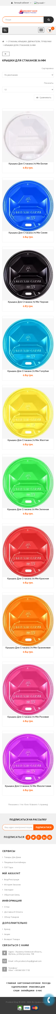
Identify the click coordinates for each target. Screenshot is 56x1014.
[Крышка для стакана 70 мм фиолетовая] (28, 759)
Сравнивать (45, 97)
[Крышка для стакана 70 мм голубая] (28, 344)
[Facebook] (28, 837)
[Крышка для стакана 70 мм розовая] (28, 689)
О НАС (39, 990)
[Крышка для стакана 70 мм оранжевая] (28, 620)
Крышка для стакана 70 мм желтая (28, 440)
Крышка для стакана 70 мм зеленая (28, 509)
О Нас (7, 906)
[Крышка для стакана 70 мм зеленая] (28, 482)
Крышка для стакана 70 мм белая (28, 163)
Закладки (8, 889)
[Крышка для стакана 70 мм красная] (28, 551)
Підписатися (43, 827)
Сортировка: (48, 68)
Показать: (49, 83)
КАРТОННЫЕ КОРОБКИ (28, 983)
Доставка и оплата (13, 912)
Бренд (7, 929)
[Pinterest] (49, 837)
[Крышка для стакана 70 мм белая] (28, 136)
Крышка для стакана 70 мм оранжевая (28, 647)
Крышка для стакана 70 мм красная (28, 578)
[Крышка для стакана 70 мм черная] (28, 274)
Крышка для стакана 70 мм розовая (28, 717)
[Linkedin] (44, 837)
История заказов (12, 884)
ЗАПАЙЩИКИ (27, 990)
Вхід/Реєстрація (11, 879)
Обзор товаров (11, 917)
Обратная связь (12, 894)
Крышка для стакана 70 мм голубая (28, 371)
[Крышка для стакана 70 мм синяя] (28, 205)
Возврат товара (12, 939)
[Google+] (38, 837)
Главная (11, 983)
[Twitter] (33, 837)
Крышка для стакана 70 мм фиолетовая (28, 786)
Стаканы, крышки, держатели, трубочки (29, 41)
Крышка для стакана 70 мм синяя (28, 232)
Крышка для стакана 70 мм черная (28, 302)
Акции (7, 934)
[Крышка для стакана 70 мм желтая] (28, 413)
